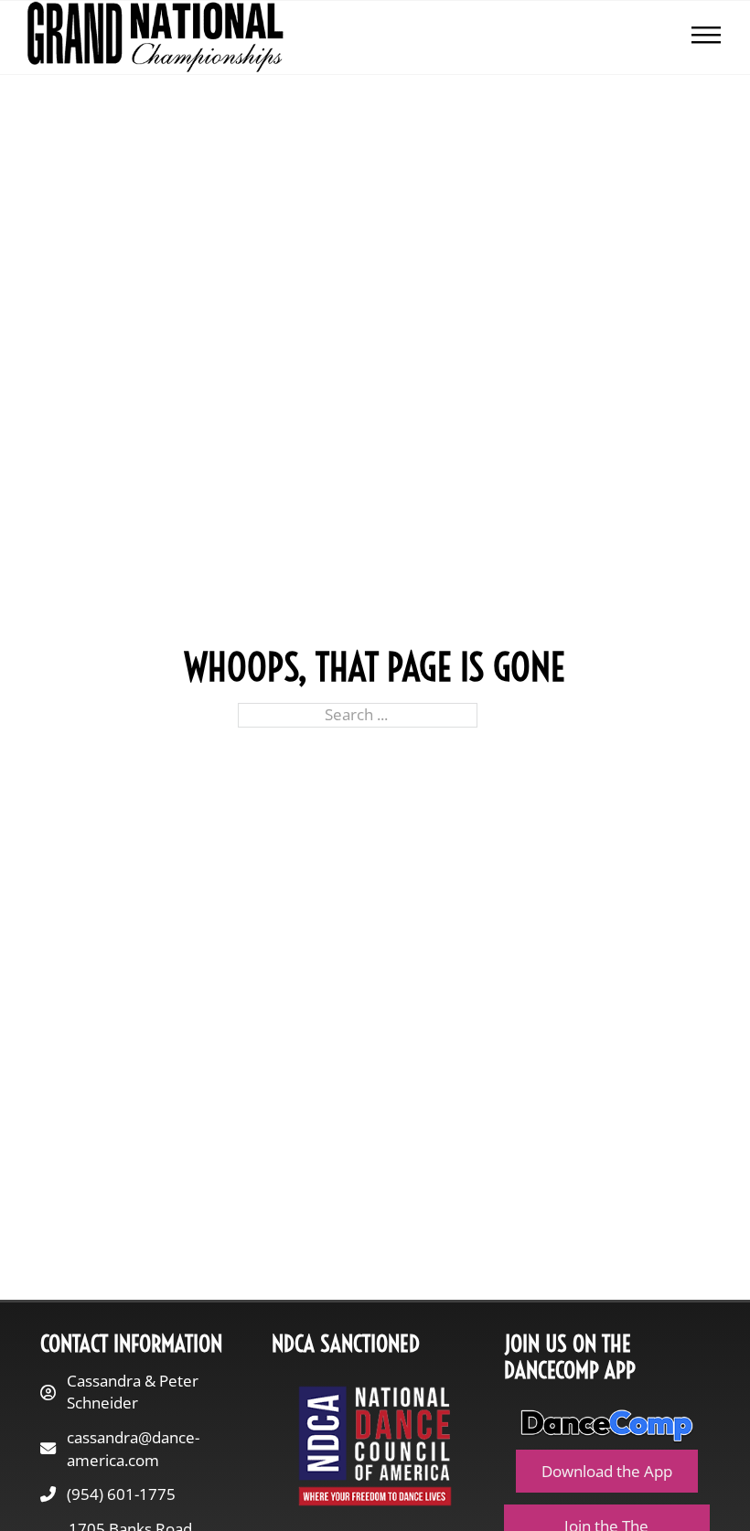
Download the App (606, 1471)
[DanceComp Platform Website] (607, 1426)
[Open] (706, 37)
